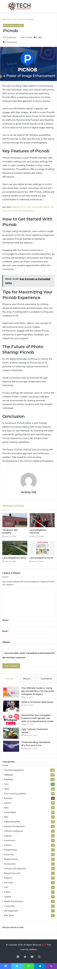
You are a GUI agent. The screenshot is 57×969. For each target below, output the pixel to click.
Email (5, 631)
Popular (9, 678)
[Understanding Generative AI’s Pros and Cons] (11, 746)
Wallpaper (8, 775)
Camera (8, 845)
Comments (46, 678)
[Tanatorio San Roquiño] (14, 520)
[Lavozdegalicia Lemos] (14, 548)
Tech (6, 784)
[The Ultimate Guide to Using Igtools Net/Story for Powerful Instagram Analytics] (11, 692)
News (6, 789)
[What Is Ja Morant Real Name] (11, 706)
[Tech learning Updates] (19, 6)
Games (7, 803)
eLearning (8, 854)
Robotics (8, 878)
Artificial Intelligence (13, 831)
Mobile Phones (11, 859)
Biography (9, 779)
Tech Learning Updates (23, 19)
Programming (10, 850)
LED (6, 887)
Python (7, 892)
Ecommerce (9, 840)
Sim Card (8, 882)
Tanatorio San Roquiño (10, 531)
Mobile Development (13, 901)
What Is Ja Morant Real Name (37, 702)
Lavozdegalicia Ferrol (41, 557)
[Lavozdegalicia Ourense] (42, 520)
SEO (6, 817)
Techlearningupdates (14, 770)
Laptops (8, 836)
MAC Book (9, 915)
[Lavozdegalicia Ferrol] (42, 548)
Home (8, 19)
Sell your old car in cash (13, 927)
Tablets (7, 896)
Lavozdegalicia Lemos (14, 557)
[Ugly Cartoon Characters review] (11, 733)
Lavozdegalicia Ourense (38, 531)
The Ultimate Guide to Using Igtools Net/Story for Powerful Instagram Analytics (37, 691)
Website (6, 642)
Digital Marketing (12, 821)
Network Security (12, 873)
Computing (9, 906)
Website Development (14, 826)
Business (8, 798)
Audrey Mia (28, 492)
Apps (6, 807)
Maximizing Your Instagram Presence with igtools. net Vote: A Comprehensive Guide (37, 718)
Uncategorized (11, 911)
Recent (27, 678)
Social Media (10, 812)
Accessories (9, 864)
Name (5, 620)
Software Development (15, 868)
